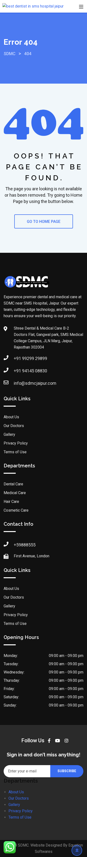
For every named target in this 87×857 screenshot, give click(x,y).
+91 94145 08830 (30, 370)
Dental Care (13, 484)
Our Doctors (14, 425)
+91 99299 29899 (30, 358)
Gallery (9, 434)
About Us (11, 417)
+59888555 (25, 544)
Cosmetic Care (16, 510)
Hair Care (11, 501)
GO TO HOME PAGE (43, 221)
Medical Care (15, 492)
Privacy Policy (16, 443)
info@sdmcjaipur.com (35, 383)
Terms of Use (15, 452)
